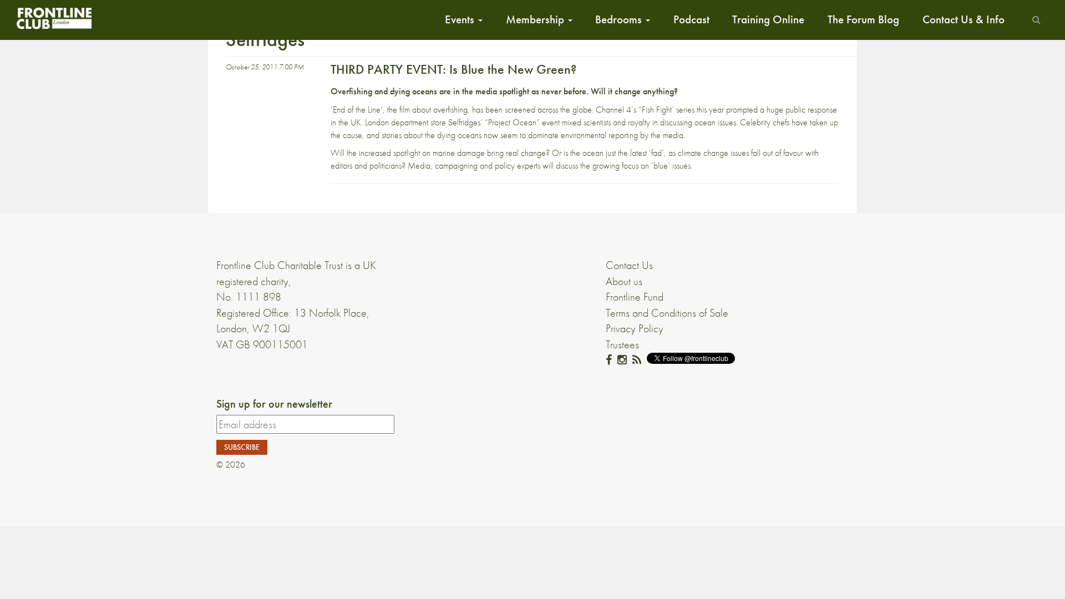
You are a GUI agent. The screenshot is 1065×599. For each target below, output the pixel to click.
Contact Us (629, 265)
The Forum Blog (863, 19)
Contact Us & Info (963, 19)
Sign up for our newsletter (274, 404)
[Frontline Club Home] (54, 18)
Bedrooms (620, 19)
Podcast (691, 19)
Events (461, 19)
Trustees (622, 344)
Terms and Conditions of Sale (667, 313)
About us (624, 281)
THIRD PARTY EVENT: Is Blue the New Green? (453, 69)
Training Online (768, 19)
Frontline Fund (634, 297)
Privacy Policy (634, 328)
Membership (536, 19)
